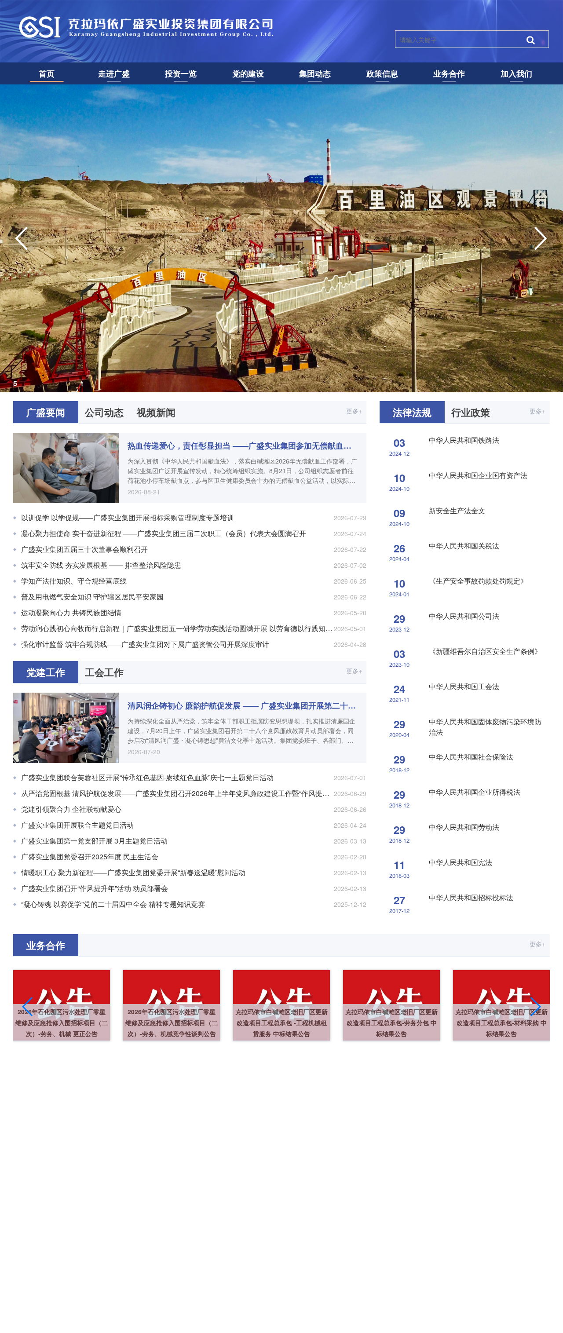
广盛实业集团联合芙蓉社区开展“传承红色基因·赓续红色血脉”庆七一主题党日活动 (147, 777)
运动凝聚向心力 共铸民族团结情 (71, 612)
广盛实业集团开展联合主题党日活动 (77, 825)
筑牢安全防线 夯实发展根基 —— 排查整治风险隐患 (101, 565)
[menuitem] (46, 73)
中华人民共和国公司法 (464, 616)
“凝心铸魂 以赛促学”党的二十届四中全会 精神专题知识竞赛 (113, 904)
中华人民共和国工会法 (464, 686)
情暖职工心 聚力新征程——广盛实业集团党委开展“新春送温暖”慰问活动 (133, 872)
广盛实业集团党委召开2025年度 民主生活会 (89, 856)
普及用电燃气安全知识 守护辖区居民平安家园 (92, 597)
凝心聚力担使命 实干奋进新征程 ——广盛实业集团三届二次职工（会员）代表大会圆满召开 (163, 533)
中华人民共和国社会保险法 (471, 757)
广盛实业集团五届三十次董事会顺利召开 (84, 549)
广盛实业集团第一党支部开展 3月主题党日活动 (94, 841)
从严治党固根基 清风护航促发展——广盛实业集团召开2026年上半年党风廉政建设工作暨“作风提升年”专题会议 (193, 793)
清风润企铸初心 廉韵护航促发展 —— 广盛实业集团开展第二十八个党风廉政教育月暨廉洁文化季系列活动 (243, 705)
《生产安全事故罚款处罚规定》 (478, 581)
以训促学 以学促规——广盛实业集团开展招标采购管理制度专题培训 (127, 517)
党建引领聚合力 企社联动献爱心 (71, 809)
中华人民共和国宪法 (460, 862)
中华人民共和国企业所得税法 (474, 792)
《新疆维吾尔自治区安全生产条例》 (485, 651)
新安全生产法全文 (457, 510)
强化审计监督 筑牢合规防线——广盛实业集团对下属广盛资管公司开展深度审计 (145, 644)
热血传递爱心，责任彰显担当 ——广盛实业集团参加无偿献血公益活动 (243, 445)
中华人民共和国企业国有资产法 (478, 475)
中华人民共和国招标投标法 (471, 897)
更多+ (354, 410)
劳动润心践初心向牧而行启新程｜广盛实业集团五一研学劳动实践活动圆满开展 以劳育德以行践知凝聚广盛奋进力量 (193, 628)
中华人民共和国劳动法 (464, 827)
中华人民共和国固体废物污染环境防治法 (485, 726)
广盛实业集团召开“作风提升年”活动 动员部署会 (94, 888)
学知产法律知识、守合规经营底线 (74, 581)
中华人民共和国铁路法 (464, 440)
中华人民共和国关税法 (464, 546)
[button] (28, 1006)
